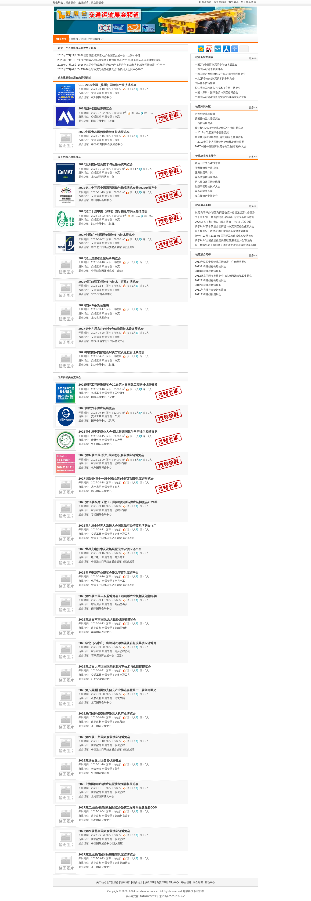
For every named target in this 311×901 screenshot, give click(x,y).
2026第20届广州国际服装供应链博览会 (104, 737)
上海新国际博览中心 (102, 176)
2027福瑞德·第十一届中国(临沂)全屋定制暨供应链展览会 (116, 478)
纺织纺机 (96, 463)
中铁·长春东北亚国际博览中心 (108, 341)
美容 (117, 768)
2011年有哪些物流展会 (208, 294)
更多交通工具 (122, 533)
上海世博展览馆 (100, 317)
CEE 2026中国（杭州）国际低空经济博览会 (107, 85)
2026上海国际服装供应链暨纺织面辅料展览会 (108, 784)
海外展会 (233, 2)
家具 (117, 486)
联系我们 (125, 882)
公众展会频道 (248, 2)
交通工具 (96, 416)
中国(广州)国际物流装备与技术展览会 (216, 64)
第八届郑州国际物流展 (207, 181)
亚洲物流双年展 (204, 172)
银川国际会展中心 (101, 444)
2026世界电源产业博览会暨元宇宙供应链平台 (108, 572)
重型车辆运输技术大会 (207, 186)
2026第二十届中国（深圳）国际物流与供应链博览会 (112, 211)
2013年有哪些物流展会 (208, 271)
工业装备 (120, 392)
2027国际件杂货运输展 (93, 305)
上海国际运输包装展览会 (209, 69)
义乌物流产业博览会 (206, 195)
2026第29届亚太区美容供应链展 (99, 760)
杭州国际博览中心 (101, 97)
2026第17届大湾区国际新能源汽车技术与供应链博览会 (114, 666)
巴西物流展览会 (204, 123)
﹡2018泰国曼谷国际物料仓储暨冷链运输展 (219, 141)
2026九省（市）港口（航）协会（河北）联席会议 (223, 221)
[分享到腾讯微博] (218, 48)
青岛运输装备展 (204, 191)
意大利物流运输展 (205, 113)
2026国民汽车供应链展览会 (96, 408)
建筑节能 (120, 698)
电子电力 (96, 557)
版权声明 (149, 882)
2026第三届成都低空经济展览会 (99, 258)
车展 (117, 416)
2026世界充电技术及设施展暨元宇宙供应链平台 (110, 549)
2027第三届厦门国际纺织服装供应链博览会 (107, 854)
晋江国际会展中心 (101, 514)
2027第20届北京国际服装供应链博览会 (104, 831)
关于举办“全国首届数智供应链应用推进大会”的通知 (223, 240)
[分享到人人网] (226, 48)
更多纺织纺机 (122, 651)
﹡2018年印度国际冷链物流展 (212, 132)
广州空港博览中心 (101, 678)
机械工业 (96, 392)
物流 (117, 93)
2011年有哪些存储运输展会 (210, 289)
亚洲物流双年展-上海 (207, 167)
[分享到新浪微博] (209, 48)
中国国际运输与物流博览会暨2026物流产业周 (220, 97)
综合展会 (96, 604)
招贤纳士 (137, 882)
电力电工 (120, 557)
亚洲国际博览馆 (100, 772)
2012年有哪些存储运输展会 (210, 280)
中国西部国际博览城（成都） (107, 270)
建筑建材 (96, 698)
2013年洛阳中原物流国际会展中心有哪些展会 (220, 261)
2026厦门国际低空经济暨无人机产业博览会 (107, 713)
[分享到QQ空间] (201, 48)
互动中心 (210, 882)
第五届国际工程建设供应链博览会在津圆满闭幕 (221, 231)
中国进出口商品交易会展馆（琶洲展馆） (114, 247)
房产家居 (96, 486)
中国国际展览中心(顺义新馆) (107, 843)
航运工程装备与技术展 (207, 163)
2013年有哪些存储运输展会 (210, 266)
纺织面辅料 (121, 463)
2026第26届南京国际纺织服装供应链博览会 (107, 619)
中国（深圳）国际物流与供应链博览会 (216, 92)
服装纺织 (120, 745)
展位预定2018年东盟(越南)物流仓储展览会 (219, 137)
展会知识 (198, 882)
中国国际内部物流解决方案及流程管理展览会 (220, 73)
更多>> (253, 58)
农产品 (118, 439)
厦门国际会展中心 (101, 702)
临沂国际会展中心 (101, 491)
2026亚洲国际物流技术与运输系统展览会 (105, 164)
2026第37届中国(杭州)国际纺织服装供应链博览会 (111, 455)
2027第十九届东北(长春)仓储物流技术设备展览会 (111, 328)
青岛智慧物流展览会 (206, 177)
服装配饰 (96, 745)
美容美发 (96, 768)
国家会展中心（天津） (104, 397)
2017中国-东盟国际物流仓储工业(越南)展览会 (220, 146)
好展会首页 (205, 2)
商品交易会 (121, 604)
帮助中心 (174, 882)
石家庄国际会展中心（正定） (107, 655)
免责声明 (162, 882)
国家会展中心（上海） (104, 120)
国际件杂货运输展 (205, 83)
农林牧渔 (96, 439)
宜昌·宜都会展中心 (101, 294)
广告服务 (113, 882)
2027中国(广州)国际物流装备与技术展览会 (106, 234)
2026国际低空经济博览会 (95, 108)
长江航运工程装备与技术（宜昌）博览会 (218, 87)
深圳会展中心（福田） (104, 223)
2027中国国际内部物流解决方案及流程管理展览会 (111, 352)
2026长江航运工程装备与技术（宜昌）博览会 (108, 281)
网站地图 (186, 882)
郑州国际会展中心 (101, 819)
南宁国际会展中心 (101, 608)
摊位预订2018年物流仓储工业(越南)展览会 (219, 127)
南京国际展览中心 (101, 632)
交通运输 (96, 93)
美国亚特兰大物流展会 (207, 118)
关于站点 (101, 882)
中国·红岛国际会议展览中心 (106, 144)
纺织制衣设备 (122, 815)
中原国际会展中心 (101, 200)
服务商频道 (220, 2)
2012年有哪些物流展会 (208, 285)
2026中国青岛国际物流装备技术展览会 (104, 132)
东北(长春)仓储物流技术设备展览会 (215, 78)
